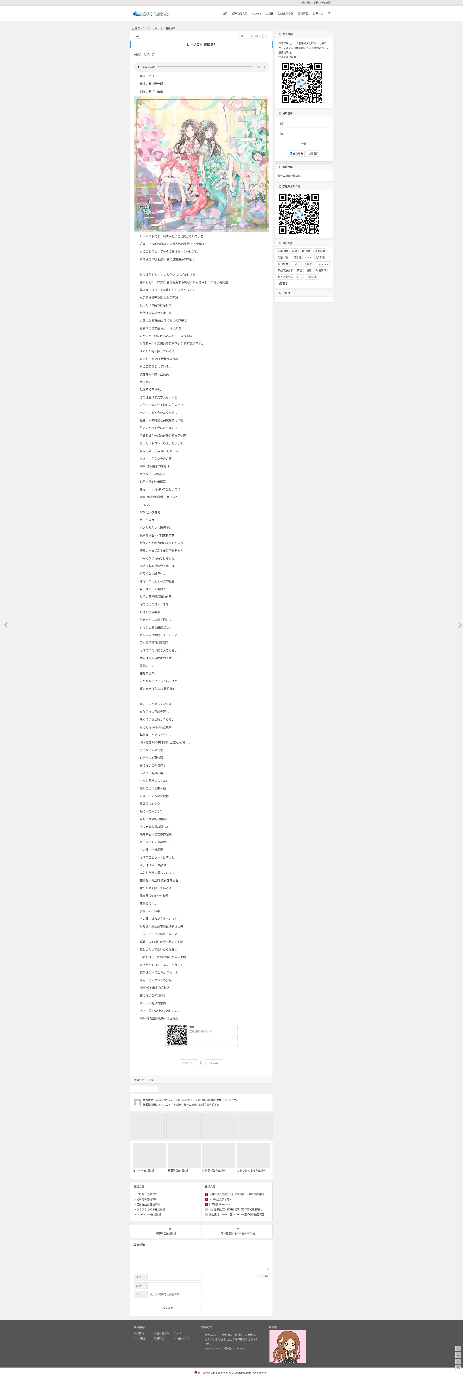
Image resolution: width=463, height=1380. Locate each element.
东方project (322, 264)
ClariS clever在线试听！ (150, 1214)
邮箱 (138, 1285)
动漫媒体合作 (285, 13)
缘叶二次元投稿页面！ (290, 175)
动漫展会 (159, 1338)
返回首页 (306, 2)
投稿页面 (303, 13)
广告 (299, 277)
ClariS (256, 13)
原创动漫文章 (239, 13)
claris (308, 257)
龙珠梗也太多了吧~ (220, 1199)
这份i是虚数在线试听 (214, 1170)
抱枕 (315, 2)
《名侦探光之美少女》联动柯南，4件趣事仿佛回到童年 (240, 1194)
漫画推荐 (320, 250)
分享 (215, 1062)
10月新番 (283, 264)
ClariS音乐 (140, 1338)
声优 (299, 270)
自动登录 (298, 153)
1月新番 (296, 257)
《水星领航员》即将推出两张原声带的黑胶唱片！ (237, 1209)
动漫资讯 (321, 270)
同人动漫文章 (285, 277)
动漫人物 (283, 257)
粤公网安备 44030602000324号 (216, 1373)
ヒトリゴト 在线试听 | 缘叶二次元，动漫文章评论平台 (188, 1104)
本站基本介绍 (181, 1338)
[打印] (242, 36)
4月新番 (306, 250)
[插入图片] (266, 1276)
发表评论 (255, 36)
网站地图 (240, 1373)
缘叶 (213, 1100)
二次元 (269, 13)
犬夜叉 (308, 264)
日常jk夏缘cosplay (219, 1204)
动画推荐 (283, 250)
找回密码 (312, 153)
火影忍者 (283, 283)
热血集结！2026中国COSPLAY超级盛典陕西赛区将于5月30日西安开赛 (249, 1214)
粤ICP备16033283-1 (257, 1373)
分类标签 (325, 2)
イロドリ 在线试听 (143, 1170)
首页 (225, 13)
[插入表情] (259, 1276)
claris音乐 (144, 1088)
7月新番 (320, 257)
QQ (138, 1294)
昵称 (138, 1277)
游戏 (294, 250)
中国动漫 (312, 277)
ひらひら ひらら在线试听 (251, 1170)
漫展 (309, 270)
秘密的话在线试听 (178, 1170)
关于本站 (318, 13)
